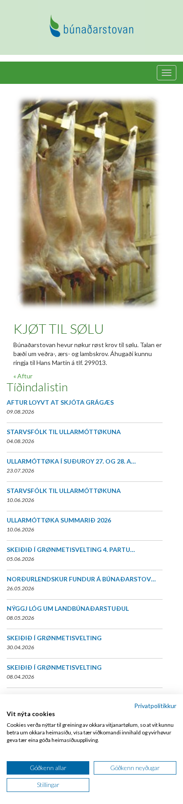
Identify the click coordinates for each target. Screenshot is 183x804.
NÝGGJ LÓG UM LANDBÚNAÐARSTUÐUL (68, 608)
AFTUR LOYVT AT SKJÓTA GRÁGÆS (60, 402)
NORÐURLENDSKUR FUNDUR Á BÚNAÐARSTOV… (81, 579)
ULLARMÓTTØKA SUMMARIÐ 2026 (59, 520)
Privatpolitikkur (155, 705)
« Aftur (22, 376)
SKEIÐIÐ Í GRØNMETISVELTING (54, 638)
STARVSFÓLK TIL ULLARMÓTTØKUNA (64, 431)
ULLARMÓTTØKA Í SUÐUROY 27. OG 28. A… (71, 461)
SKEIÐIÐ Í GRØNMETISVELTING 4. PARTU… (71, 549)
